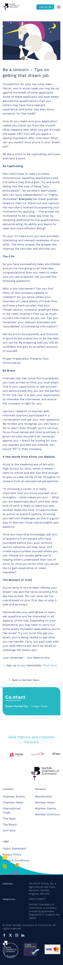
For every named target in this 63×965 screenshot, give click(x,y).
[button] (58, 7)
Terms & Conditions (16, 860)
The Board (10, 824)
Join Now (9, 830)
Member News (44, 802)
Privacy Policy (12, 854)
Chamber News (13, 802)
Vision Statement (14, 848)
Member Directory (47, 814)
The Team (9, 818)
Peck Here (49, 665)
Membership (43, 796)
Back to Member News (25, 680)
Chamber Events (14, 796)
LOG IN (43, 7)
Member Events (45, 808)
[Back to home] (11, 7)
